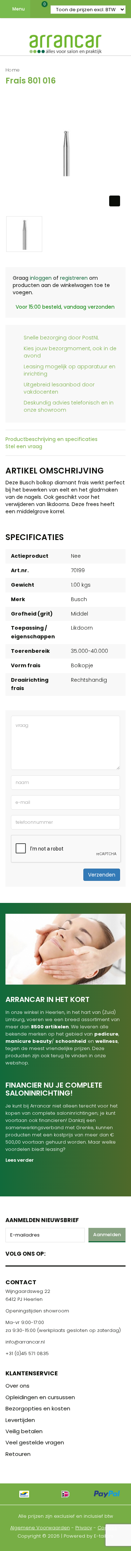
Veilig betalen (24, 1431)
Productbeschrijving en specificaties (51, 439)
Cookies (107, 1527)
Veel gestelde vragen (34, 1442)
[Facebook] (53, 1252)
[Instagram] (78, 1252)
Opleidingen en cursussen (40, 1397)
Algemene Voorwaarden (40, 1527)
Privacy (83, 1527)
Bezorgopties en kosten (37, 1408)
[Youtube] (66, 1252)
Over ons (17, 1385)
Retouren (18, 1454)
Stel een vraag (23, 446)
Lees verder (19, 1160)
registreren (74, 278)
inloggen (41, 278)
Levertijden (20, 1420)
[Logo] (65, 42)
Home (12, 70)
